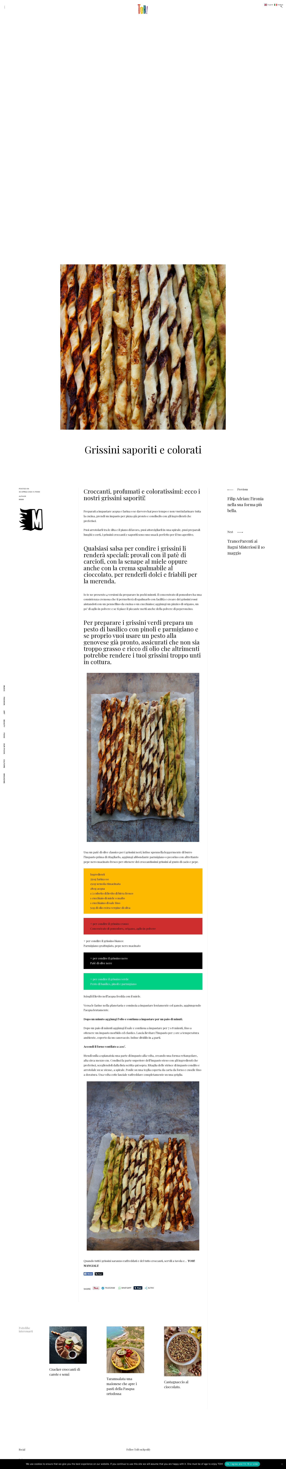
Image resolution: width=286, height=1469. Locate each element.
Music (4, 688)
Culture (4, 763)
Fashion (4, 701)
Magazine (4, 778)
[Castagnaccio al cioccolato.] (182, 1351)
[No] (282, 1464)
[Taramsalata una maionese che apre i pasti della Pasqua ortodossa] (125, 1349)
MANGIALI (91, 1265)
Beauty (4, 723)
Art (4, 712)
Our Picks (4, 748)
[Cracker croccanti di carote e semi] (68, 1345)
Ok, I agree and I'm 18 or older (242, 1464)
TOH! (191, 1261)
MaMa (21, 499)
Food (4, 735)
